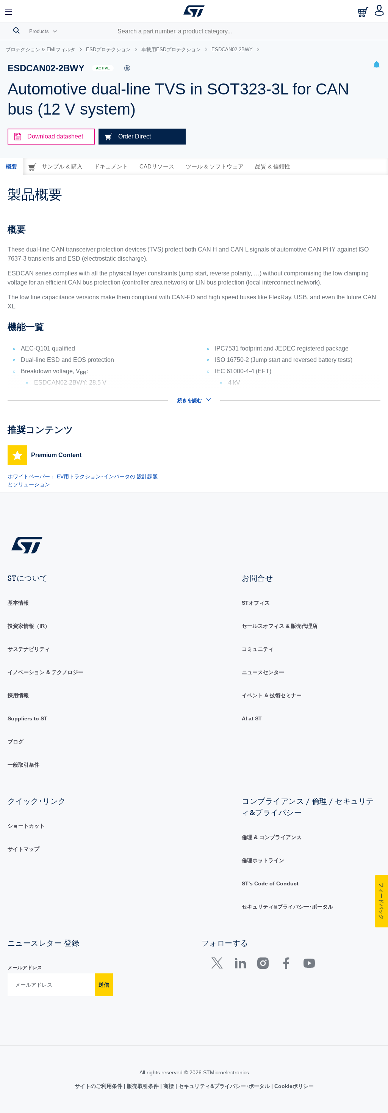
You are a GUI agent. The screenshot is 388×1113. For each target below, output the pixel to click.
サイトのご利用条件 (99, 1086)
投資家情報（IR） (29, 626)
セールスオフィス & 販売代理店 (280, 626)
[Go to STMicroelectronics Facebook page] (285, 964)
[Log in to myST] (379, 11)
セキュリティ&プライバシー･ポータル (287, 907)
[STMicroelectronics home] (194, 11)
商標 (168, 1086)
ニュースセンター (263, 672)
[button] (9, 11)
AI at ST (252, 718)
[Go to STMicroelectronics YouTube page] (309, 964)
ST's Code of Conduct (270, 883)
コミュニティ (258, 649)
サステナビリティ (29, 649)
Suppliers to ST (27, 718)
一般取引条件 (23, 765)
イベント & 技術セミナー (272, 695)
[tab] (11, 166)
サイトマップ (23, 849)
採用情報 (18, 695)
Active (103, 68)
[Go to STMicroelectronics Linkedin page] (240, 964)
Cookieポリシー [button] (293, 1086)
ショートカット (26, 826)
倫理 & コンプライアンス (272, 837)
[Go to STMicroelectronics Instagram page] (262, 964)
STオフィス (256, 603)
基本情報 (18, 603)
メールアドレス (25, 967)
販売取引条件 (142, 1086)
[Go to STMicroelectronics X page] (218, 964)
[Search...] (16, 30)
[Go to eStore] (363, 12)
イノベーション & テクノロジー (45, 672)
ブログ (15, 742)
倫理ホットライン (263, 860)
